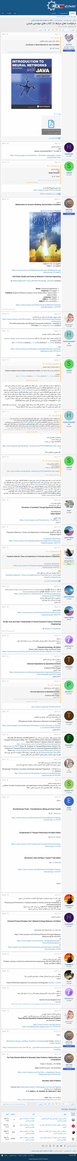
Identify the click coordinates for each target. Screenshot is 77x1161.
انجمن (72, 13)
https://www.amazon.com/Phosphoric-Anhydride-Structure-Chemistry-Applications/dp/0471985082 (36, 350)
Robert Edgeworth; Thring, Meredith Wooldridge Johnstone (33, 281)
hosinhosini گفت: (54, 166)
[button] (58, 13)
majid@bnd (69, 905)
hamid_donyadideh (69, 342)
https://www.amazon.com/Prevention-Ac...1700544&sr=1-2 (40, 520)
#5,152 (4, 797)
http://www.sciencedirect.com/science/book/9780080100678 (39, 1100)
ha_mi (69, 981)
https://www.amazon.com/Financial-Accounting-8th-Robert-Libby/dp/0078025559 (31, 651)
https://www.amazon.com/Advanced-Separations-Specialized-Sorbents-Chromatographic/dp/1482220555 (35, 673)
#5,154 (4, 914)
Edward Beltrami (48, 211)
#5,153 (4, 895)
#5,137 (4, 360)
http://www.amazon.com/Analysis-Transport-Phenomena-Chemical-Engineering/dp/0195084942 (36, 751)
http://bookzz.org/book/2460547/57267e (46, 707)
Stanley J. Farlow (55, 983)
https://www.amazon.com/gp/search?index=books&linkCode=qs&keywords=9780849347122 (41, 1025)
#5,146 (4, 656)
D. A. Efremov (19, 342)
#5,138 (4, 412)
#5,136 (4, 331)
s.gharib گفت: (55, 416)
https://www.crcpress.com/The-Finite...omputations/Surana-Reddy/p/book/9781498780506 (39, 1073)
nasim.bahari (69, 537)
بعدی (40, 30)
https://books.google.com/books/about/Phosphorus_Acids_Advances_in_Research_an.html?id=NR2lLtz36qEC (31, 726)
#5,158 (4, 1011)
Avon (69, 510)
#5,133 (4, 162)
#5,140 (4, 500)
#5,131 (4, 34)
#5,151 (4, 780)
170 (63, 30)
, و (49, 194)
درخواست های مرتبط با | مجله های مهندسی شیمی (53, 1126)
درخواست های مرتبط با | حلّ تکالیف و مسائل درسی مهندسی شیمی (52, 1132)
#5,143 (4, 586)
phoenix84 (69, 692)
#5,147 (4, 681)
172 (56, 30)
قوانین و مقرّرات (22, 1155)
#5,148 (4, 712)
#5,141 (4, 527)
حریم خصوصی (13, 1155)
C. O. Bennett (56, 862)
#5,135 (4, 314)
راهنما (5, 1155)
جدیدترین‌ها (64, 13)
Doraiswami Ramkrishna (52, 539)
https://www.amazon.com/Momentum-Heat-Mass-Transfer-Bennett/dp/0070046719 (39, 870)
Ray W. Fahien (56, 837)
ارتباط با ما (31, 1155)
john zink (69, 210)
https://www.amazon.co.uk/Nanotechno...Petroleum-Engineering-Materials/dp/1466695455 (37, 595)
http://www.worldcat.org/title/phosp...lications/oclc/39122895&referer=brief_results (31, 447)
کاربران (54, 13)
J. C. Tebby (35, 342)
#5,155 (4, 954)
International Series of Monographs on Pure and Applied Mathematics (41, 1088)
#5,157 (4, 988)
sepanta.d (71, 27)
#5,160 (4, 1054)
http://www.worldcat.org (26, 390)
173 (53, 30)
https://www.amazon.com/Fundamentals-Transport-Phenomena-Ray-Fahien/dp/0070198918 (36, 845)
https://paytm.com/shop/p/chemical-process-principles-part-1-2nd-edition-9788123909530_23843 (34, 948)
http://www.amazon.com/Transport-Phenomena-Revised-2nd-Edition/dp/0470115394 (32, 745)
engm (69, 808)
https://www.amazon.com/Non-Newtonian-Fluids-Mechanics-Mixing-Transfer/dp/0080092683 (36, 819)
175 (45, 30)
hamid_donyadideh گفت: (52, 364)
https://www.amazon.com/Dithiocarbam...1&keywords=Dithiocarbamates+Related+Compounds (31, 320)
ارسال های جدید (71, 17)
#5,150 (4, 759)
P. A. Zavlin (50, 342)
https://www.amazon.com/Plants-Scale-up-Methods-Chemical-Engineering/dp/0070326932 (38, 306)
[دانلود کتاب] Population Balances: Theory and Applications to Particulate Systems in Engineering (33, 576)
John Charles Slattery (55, 1042)
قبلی (72, 30)
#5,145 (4, 636)
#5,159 (4, 1031)
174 (49, 30)
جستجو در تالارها (61, 17)
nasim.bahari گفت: (54, 552)
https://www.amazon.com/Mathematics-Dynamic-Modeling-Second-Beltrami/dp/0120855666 (36, 271)
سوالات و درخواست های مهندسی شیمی (27, 1119)
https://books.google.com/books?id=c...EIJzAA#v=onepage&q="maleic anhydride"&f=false (35, 156)
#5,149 (4, 734)
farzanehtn (69, 745)
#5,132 (4, 143)
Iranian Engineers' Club (38, 1159)
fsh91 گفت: (56, 38)
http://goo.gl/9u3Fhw (39, 485)
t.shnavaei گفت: (55, 685)
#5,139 (4, 457)
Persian (71, 1155)
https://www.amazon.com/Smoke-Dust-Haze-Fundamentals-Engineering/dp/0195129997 (39, 613)
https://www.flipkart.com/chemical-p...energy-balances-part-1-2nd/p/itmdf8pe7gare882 (39, 942)
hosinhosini (69, 154)
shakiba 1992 (68, 790)
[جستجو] (3, 13)
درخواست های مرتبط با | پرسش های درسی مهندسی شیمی (53, 1138)
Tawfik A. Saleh (55, 592)
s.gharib (69, 173)
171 (60, 30)
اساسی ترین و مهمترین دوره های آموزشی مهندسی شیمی (54, 1119)
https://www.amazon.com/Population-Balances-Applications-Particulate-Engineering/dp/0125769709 (35, 542)
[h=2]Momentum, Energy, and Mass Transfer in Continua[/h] (34, 1041)
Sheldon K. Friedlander (53, 629)
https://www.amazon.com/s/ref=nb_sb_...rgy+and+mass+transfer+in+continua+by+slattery (32, 1048)
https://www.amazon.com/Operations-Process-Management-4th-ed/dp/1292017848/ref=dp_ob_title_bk (36, 1004)
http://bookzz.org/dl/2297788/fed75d (47, 190)
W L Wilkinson (56, 813)
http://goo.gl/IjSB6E (18, 489)
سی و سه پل (69, 324)
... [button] (66, 30)
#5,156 (4, 971)
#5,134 (4, 199)
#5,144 (4, 607)
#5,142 (4, 548)
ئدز (69, 770)
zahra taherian (69, 597)
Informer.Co (69, 646)
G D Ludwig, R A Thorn (46, 325)
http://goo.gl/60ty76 (50, 495)
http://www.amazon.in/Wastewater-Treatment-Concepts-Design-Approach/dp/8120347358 (38, 774)
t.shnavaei (69, 667)
